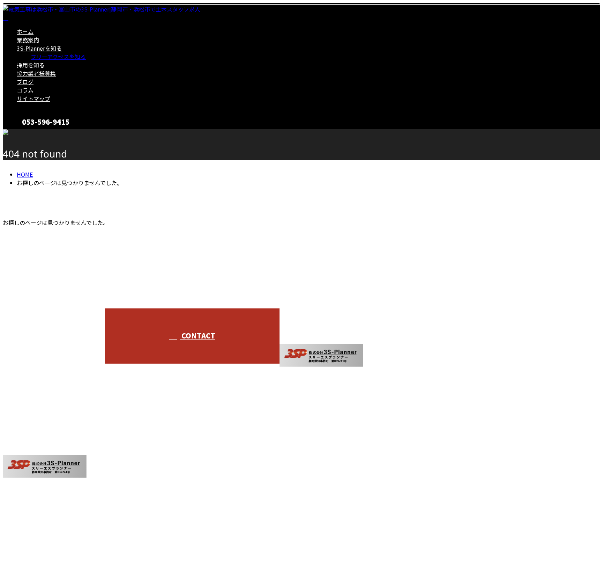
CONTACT (27, 133)
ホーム (25, 31)
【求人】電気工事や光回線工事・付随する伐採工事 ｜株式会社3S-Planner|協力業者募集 (113, 545)
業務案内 (28, 40)
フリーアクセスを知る (58, 56)
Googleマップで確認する (37, 503)
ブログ (25, 82)
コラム (25, 90)
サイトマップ (33, 98)
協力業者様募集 (36, 73)
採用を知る (31, 65)
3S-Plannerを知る (39, 48)
